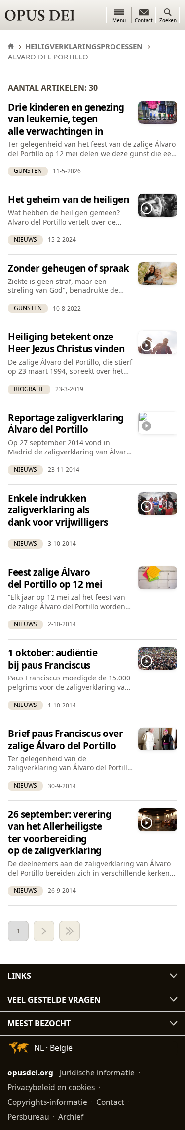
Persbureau (28, 1116)
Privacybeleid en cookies (51, 1087)
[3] (69, 931)
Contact (110, 1102)
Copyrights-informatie (47, 1102)
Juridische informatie (97, 1072)
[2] (44, 931)
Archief (70, 1116)
